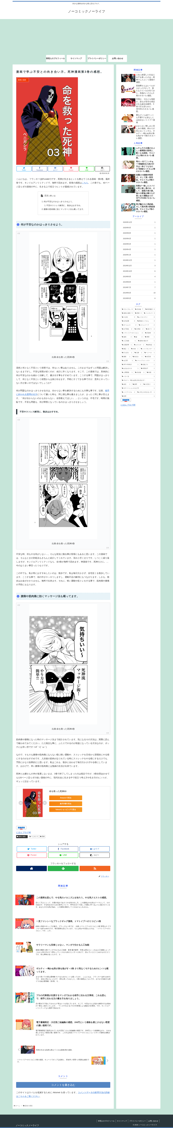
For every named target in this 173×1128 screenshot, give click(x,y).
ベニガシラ (34, 836)
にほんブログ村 (23, 832)
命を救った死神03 (57, 791)
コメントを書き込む (63, 1084)
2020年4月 (139, 249)
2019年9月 (139, 276)
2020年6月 (139, 238)
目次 (46, 195)
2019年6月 (139, 293)
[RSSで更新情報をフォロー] (95, 868)
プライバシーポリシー (137, 1121)
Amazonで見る (65, 798)
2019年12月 (139, 260)
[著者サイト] (31, 868)
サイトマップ (122, 1121)
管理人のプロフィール (106, 1121)
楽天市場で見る (65, 804)
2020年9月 (139, 228)
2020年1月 (139, 255)
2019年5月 (139, 298)
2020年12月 (139, 222)
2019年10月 (139, 271)
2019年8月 (139, 282)
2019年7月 (139, 287)
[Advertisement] (86, 35)
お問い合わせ (153, 1121)
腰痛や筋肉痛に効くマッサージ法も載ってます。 (64, 209)
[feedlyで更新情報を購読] (63, 868)
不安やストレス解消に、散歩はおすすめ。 (64, 205)
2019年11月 (139, 266)
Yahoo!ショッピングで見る (65, 809)
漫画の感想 (22, 836)
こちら (85, 183)
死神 (42, 836)
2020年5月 (139, 244)
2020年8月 (139, 233)
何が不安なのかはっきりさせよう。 (59, 201)
